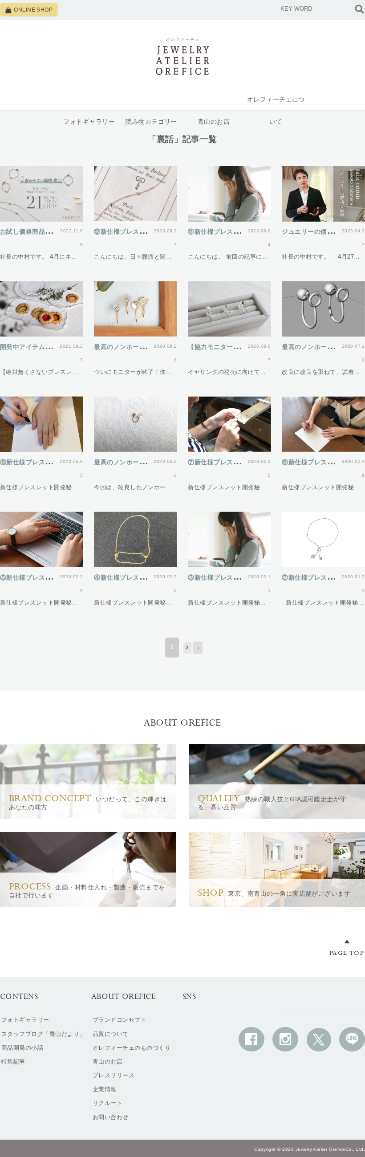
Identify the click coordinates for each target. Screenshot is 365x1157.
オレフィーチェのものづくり (131, 1047)
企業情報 (105, 1089)
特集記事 (13, 1061)
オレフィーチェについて (276, 110)
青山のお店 (214, 121)
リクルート (107, 1103)
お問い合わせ (111, 1117)
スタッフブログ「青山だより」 (43, 1034)
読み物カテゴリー (151, 121)
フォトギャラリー (89, 121)
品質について (111, 1034)
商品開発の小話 (22, 1047)
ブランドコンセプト (119, 1019)
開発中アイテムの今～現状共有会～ (51, 346)
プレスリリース (113, 1075)
